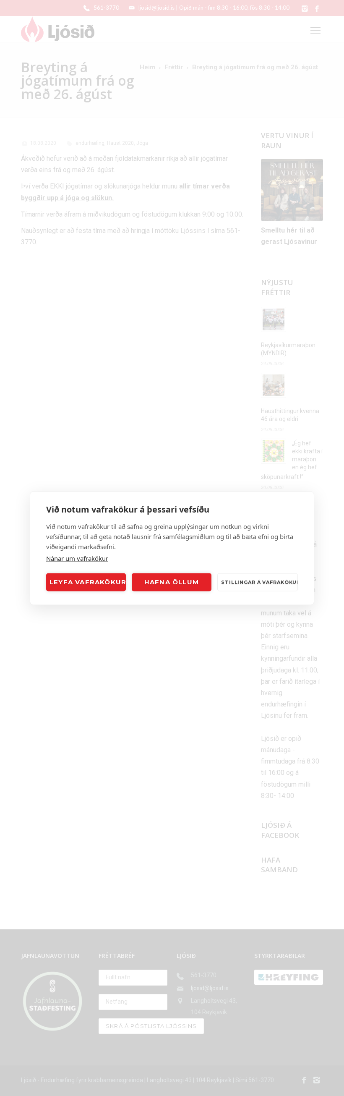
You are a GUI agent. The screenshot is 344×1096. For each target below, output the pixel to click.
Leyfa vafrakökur (88, 582)
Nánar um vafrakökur (77, 558)
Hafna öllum (171, 582)
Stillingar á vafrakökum (259, 582)
